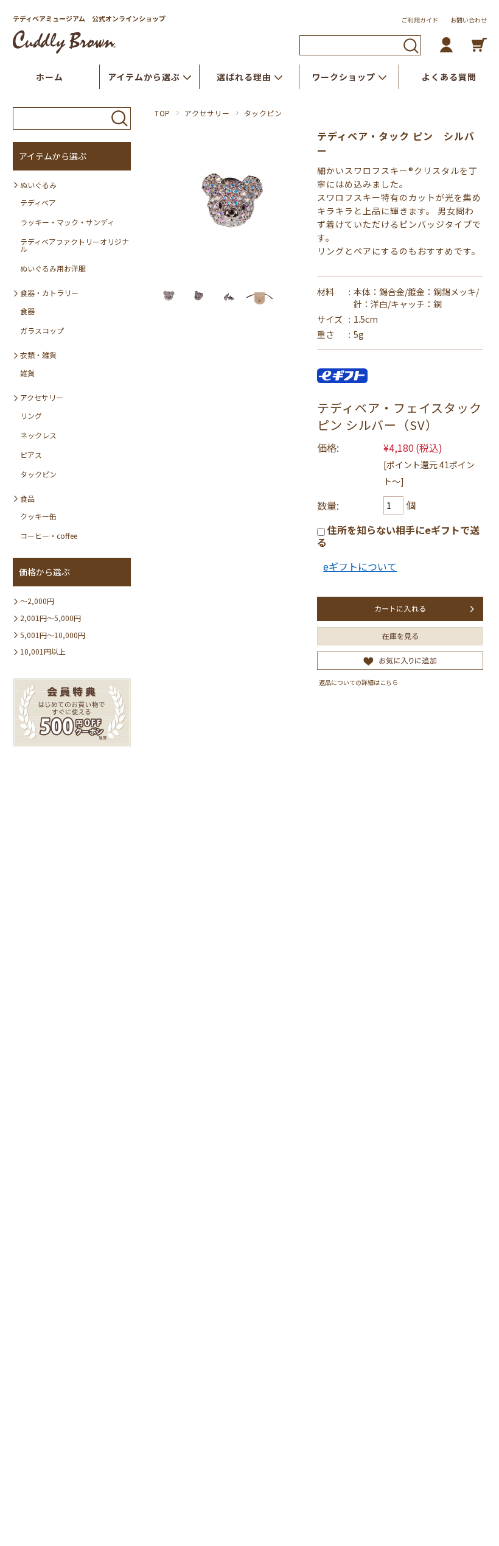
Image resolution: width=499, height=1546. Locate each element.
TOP (162, 113)
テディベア (38, 202)
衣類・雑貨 (38, 355)
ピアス (31, 454)
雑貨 (27, 373)
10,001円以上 (43, 651)
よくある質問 (449, 77)
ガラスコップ (42, 330)
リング (31, 415)
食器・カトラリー (49, 292)
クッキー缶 (38, 516)
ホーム (49, 77)
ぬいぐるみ (38, 185)
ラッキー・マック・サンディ (67, 222)
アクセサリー (207, 113)
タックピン (263, 113)
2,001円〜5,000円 (50, 618)
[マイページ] (446, 44)
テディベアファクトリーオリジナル (74, 245)
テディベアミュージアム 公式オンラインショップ (89, 18)
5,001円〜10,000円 (52, 635)
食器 (27, 311)
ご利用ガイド (420, 19)
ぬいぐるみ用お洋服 (53, 268)
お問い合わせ (468, 19)
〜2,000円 (37, 601)
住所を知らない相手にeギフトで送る (398, 535)
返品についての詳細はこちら (358, 682)
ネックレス (38, 435)
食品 (27, 498)
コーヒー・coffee (48, 535)
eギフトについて (360, 566)
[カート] (479, 44)
